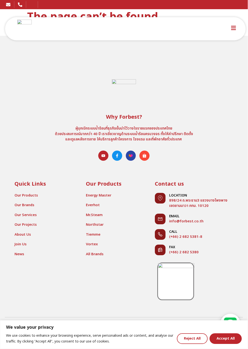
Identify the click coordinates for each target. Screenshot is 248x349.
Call (173, 231)
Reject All (192, 338)
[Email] (160, 219)
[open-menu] (233, 29)
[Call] (160, 234)
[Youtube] (103, 156)
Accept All (226, 338)
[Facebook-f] (117, 156)
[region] (124, 334)
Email (174, 216)
